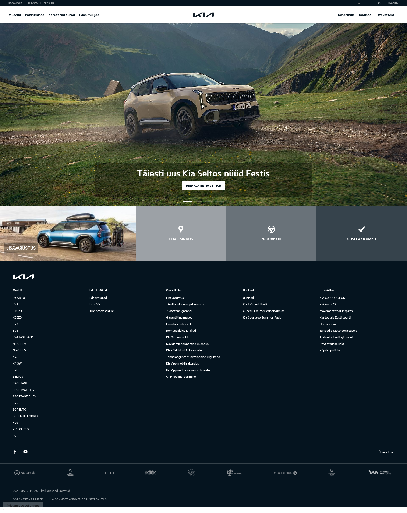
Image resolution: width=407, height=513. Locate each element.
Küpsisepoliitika (330, 350)
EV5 (15, 403)
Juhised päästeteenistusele (338, 330)
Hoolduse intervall (178, 324)
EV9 (15, 422)
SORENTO (19, 409)
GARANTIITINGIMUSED (28, 499)
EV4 (15, 330)
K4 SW (17, 363)
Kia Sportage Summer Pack (262, 317)
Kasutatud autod (62, 15)
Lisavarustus (175, 297)
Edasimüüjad (89, 15)
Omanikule (346, 15)
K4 (14, 357)
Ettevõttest (385, 15)
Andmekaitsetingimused (336, 337)
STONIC (18, 311)
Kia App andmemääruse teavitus (188, 370)
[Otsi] (379, 3)
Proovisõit (15, 3)
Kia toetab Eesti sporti (335, 317)
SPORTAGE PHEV (24, 396)
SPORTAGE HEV (23, 389)
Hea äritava (328, 324)
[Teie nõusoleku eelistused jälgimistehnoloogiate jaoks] (23, 506)
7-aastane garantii (179, 311)
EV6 (15, 370)
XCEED (17, 317)
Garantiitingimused (179, 317)
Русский (393, 3)
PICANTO (19, 297)
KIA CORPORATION (332, 297)
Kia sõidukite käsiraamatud (185, 350)
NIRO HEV (19, 343)
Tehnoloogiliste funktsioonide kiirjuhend (193, 357)
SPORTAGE (20, 383)
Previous (16, 106)
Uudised (365, 15)
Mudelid (14, 15)
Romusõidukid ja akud (181, 330)
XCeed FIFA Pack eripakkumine (264, 311)
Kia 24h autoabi (177, 337)
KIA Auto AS (328, 304)
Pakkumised (34, 15)
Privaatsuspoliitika (332, 343)
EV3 (15, 324)
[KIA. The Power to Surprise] (23, 277)
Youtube (25, 452)
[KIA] (203, 14)
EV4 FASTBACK (23, 337)
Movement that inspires (336, 311)
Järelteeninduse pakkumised (185, 304)
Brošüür (49, 3)
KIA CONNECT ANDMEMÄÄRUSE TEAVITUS (78, 499)
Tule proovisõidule (101, 311)
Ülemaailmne (386, 451)
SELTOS (18, 376)
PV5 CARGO (21, 429)
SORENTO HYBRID (25, 416)
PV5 (15, 436)
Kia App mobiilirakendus (182, 363)
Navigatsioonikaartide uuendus (187, 343)
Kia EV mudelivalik (255, 304)
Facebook (15, 452)
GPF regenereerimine (181, 376)
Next (390, 106)
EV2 (15, 304)
